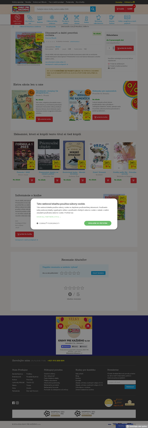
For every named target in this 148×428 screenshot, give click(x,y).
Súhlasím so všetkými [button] (97, 223)
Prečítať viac (68, 213)
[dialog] (74, 213)
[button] (74, 217)
